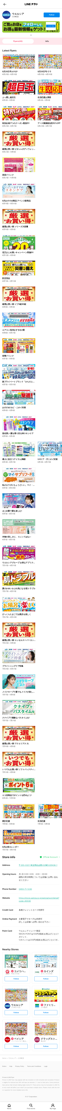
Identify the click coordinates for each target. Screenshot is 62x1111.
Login (45, 1066)
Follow (51, 15)
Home (9, 1108)
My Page (53, 1108)
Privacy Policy (19, 1066)
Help (10, 1066)
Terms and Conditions (34, 1066)
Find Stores (31, 1108)
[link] (6, 15)
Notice (4, 1066)
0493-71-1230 (25, 889)
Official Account (50, 857)
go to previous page (5, 4)
